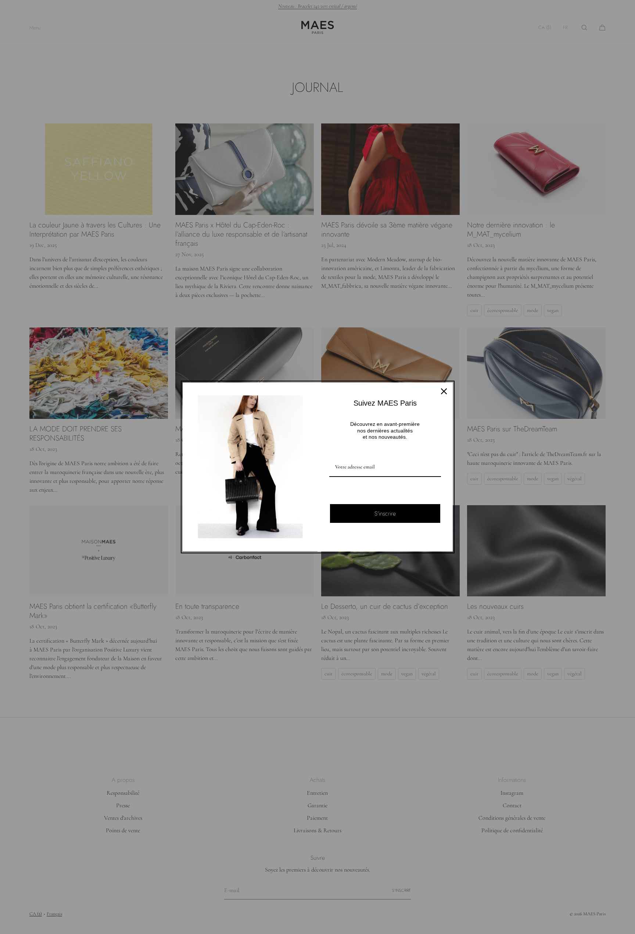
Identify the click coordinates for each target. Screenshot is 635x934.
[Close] (444, 391)
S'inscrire (385, 513)
